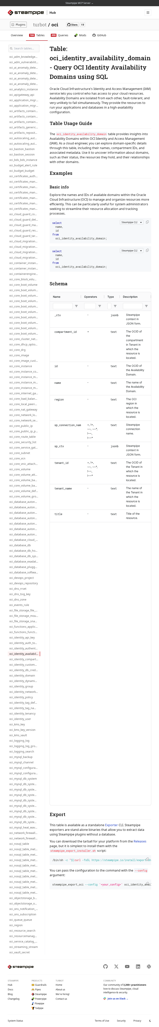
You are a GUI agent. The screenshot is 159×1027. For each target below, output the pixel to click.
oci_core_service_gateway (24, 447)
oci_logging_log (19, 740)
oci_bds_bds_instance (23, 160)
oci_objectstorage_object (24, 903)
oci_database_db (20, 545)
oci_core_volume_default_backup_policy (24, 491)
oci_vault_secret (19, 952)
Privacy (137, 1020)
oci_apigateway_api (21, 95)
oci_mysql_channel (21, 762)
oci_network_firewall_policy (24, 838)
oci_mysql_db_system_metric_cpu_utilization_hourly (24, 811)
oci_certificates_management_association (24, 181)
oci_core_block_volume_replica (24, 279)
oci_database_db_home (24, 550)
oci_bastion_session (22, 154)
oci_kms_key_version (22, 730)
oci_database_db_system (24, 556)
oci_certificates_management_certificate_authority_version (24, 203)
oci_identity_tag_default (24, 702)
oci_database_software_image (24, 572)
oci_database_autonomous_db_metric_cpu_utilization (24, 507)
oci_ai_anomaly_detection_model (24, 78)
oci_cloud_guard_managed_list (24, 225)
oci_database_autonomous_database (24, 502)
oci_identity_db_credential (24, 670)
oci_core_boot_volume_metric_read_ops (24, 301)
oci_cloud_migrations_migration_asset (24, 247)
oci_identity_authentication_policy (24, 648)
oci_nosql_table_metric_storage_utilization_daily (24, 871)
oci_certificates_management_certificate (24, 192)
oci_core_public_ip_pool (24, 431)
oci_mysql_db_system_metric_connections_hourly (24, 795)
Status (15, 1020)
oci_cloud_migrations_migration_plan (24, 252)
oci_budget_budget (21, 171)
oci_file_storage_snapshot (24, 621)
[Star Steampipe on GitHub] (75, 24)
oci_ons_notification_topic (24, 909)
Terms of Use (102, 1020)
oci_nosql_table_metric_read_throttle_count (24, 849)
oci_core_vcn (17, 458)
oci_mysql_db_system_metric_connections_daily (24, 789)
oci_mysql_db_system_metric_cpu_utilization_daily (24, 806)
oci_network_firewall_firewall (24, 833)
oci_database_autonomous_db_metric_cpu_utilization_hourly (24, 518)
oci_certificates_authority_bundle (24, 176)
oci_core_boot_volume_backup (24, 295)
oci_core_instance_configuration (24, 371)
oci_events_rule (19, 605)
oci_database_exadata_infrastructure (24, 561)
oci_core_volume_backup (24, 480)
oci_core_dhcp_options (23, 344)
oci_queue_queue (20, 920)
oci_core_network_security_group (24, 420)
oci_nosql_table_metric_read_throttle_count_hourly (24, 860)
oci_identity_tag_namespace (24, 708)
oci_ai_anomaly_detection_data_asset (24, 73)
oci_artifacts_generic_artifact (24, 127)
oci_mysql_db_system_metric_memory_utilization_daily (24, 822)
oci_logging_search (21, 751)
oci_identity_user (20, 719)
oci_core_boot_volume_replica (24, 333)
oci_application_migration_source (24, 105)
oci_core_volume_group (24, 496)
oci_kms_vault (18, 735)
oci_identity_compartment (24, 659)
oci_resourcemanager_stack (24, 936)
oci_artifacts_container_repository (24, 122)
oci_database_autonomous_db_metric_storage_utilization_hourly (24, 534)
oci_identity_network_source (24, 692)
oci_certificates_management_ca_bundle (24, 187)
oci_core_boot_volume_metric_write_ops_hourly (24, 328)
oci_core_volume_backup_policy (24, 485)
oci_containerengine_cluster (24, 274)
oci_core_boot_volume (23, 285)
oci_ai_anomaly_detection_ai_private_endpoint (24, 67)
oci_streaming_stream (23, 947)
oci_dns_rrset (17, 588)
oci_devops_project (21, 578)
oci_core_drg (17, 350)
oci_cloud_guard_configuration (24, 214)
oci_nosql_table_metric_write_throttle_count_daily (24, 887)
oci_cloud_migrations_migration (24, 241)
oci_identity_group (21, 686)
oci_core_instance (20, 366)
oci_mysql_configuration (24, 768)
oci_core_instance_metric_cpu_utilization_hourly (24, 388)
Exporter (111, 825)
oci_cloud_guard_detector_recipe (24, 219)
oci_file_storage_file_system (24, 610)
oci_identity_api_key (22, 637)
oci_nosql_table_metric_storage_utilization (24, 865)
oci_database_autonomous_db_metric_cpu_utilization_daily (24, 512)
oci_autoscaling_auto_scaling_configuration (24, 138)
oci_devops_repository (23, 583)
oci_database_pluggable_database (24, 567)
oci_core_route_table (22, 436)
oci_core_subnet (19, 453)
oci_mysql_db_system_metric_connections (24, 784)
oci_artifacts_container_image (24, 111)
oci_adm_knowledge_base (24, 57)
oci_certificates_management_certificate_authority (24, 198)
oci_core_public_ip (21, 426)
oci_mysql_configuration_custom (24, 773)
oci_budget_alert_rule (23, 165)
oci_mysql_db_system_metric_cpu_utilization (24, 800)
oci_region (16, 925)
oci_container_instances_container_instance (24, 268)
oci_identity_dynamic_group (24, 681)
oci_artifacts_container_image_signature (24, 116)
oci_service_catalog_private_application (24, 941)
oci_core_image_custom (24, 360)
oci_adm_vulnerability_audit (24, 62)
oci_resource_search (22, 930)
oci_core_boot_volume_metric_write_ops (24, 317)
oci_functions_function (23, 632)
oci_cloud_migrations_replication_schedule (24, 257)
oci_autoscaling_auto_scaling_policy (24, 143)
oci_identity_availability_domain (24, 654)
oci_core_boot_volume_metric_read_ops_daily (24, 306)
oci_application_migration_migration (24, 100)
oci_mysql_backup (21, 757)
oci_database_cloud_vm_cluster (24, 540)
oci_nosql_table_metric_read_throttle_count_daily (24, 854)
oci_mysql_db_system (23, 778)
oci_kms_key (17, 724)
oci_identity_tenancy (22, 713)
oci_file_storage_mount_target (24, 616)
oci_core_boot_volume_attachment (24, 290)
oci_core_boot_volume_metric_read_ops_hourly (24, 312)
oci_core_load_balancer (24, 398)
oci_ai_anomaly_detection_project (24, 84)
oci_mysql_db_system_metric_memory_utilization (24, 816)
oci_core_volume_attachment (24, 474)
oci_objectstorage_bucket (24, 898)
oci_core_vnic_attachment (24, 464)
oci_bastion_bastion (22, 149)
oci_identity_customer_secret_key (24, 664)
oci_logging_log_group (24, 746)
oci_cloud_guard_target (24, 236)
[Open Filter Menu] (76, 306)
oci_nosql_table (19, 844)
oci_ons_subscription (22, 914)
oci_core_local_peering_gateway (24, 404)
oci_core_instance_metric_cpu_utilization (24, 377)
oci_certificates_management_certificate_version (24, 209)
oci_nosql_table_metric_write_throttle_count (24, 882)
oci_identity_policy (21, 697)
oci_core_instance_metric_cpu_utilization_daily (24, 382)
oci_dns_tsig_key (19, 594)
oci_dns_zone (17, 599)
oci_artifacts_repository (24, 133)
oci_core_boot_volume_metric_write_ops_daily (24, 322)
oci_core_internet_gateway (24, 393)
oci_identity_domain (22, 675)
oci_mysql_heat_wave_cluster (24, 827)
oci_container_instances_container (24, 263)
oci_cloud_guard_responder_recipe (24, 230)
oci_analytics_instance (23, 89)
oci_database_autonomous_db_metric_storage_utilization (24, 523)
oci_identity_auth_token (24, 643)
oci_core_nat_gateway (23, 409)
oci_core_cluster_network (24, 339)
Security (121, 1020)
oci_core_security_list (22, 442)
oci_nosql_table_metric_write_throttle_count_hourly (24, 892)
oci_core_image (19, 355)
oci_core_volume (19, 469)
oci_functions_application (24, 626)
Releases (140, 841)
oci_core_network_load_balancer (24, 415)
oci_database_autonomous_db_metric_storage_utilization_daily (24, 529)
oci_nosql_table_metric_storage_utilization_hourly (24, 876)
